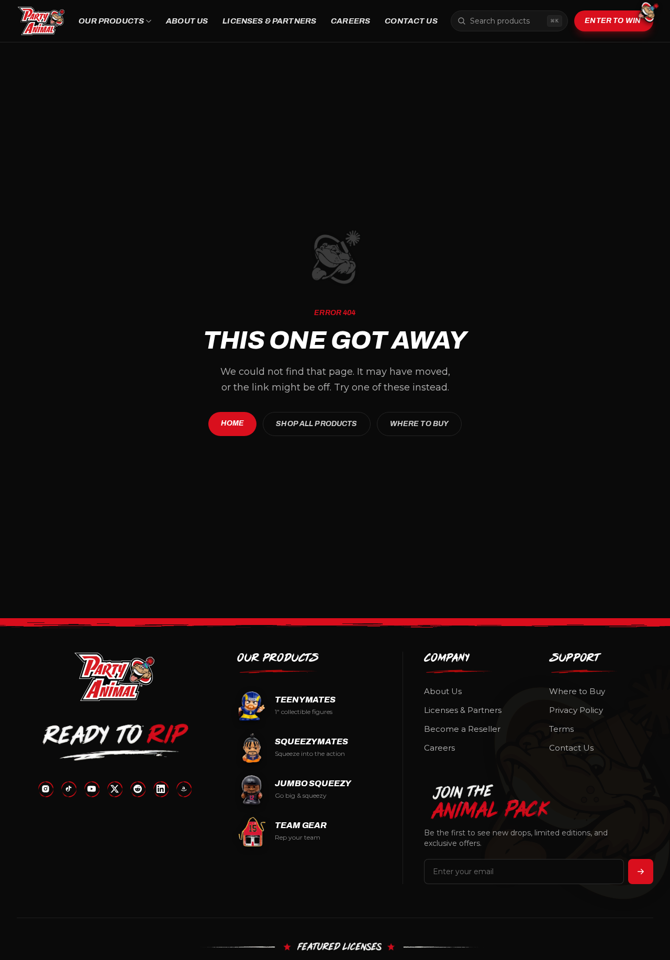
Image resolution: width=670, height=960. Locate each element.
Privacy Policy (576, 710)
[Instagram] (45, 788)
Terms (561, 729)
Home (232, 423)
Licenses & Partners (269, 21)
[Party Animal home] (41, 21)
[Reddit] (137, 788)
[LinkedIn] (160, 788)
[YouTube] (91, 788)
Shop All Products (316, 424)
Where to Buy (419, 424)
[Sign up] (640, 871)
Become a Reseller (462, 729)
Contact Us (411, 21)
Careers (350, 21)
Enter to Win (613, 21)
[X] (114, 788)
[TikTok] (68, 788)
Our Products (111, 21)
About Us (187, 21)
